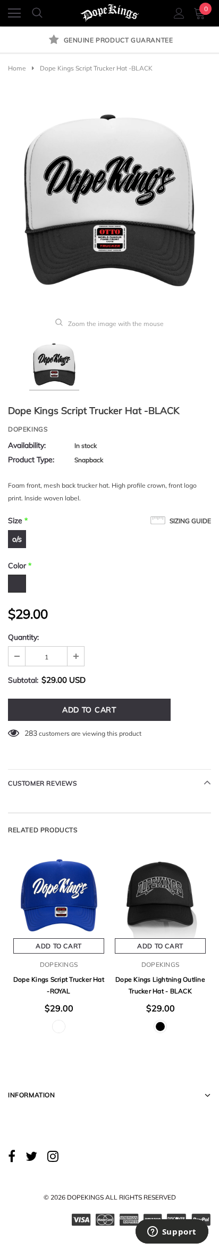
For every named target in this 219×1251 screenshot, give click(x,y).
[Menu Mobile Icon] (14, 13)
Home (17, 68)
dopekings (27, 429)
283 (30, 733)
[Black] (160, 1026)
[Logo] (110, 11)
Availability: (27, 445)
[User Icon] (179, 13)
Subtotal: (23, 680)
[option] (109, 40)
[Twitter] (31, 1156)
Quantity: (23, 637)
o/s (17, 539)
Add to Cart (59, 946)
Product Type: (31, 459)
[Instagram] (52, 1156)
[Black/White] (59, 1026)
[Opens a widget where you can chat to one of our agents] (171, 1232)
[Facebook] (11, 1156)
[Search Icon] (37, 13)
